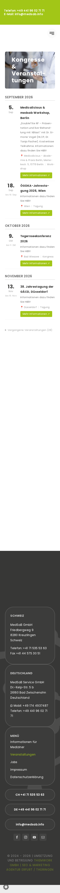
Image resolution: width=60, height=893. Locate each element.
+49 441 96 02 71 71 (30, 11)
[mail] (43, 837)
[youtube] (34, 837)
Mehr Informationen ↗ (36, 175)
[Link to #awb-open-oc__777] (52, 33)
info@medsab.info (29, 14)
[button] (6, 887)
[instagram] (25, 837)
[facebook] (17, 837)
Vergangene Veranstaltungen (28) (30, 330)
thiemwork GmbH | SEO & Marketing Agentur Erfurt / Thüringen (30, 864)
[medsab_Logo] (16, 30)
